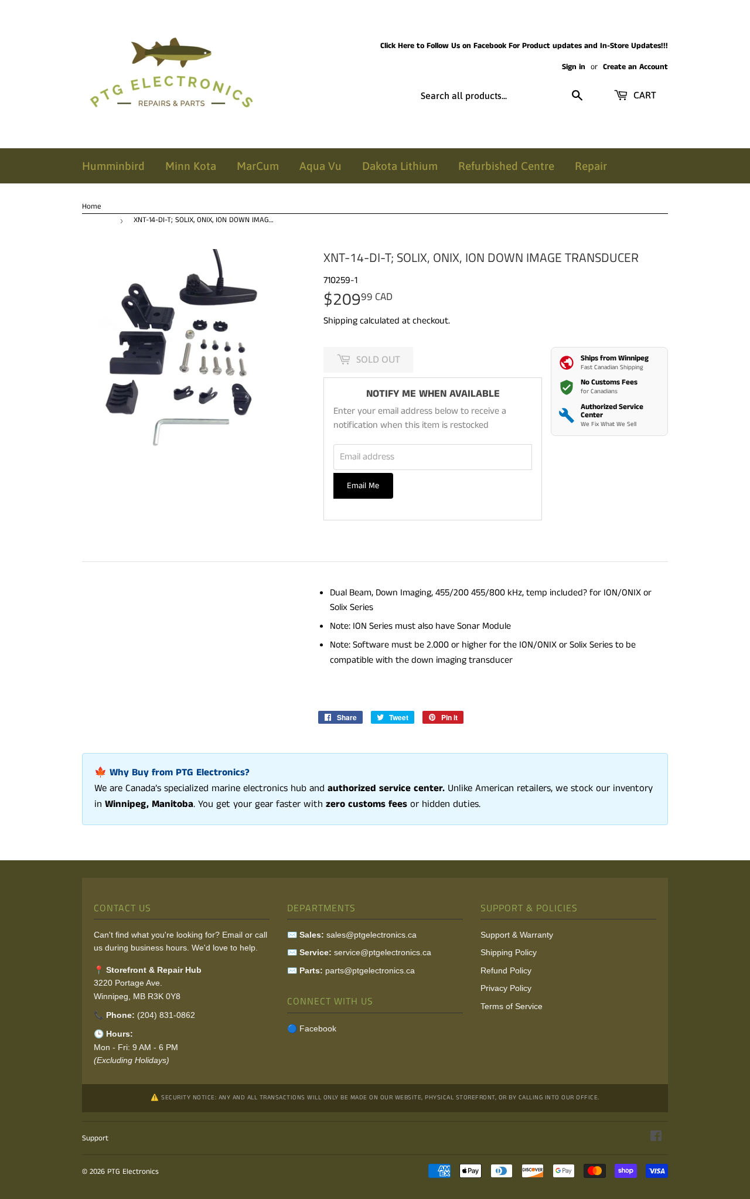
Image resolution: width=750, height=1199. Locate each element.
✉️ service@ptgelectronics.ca (359, 952)
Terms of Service (511, 1006)
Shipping (340, 321)
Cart (643, 95)
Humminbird (113, 165)
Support (95, 1138)
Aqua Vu (320, 165)
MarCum (258, 165)
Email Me (363, 486)
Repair (591, 165)
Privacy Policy (505, 988)
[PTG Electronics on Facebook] (656, 1137)
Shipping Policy (508, 952)
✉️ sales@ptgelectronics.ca (352, 934)
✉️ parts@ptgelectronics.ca (351, 970)
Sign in (573, 67)
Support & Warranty (516, 934)
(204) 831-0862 (166, 1015)
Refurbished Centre (506, 165)
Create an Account (635, 67)
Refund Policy (505, 970)
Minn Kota (190, 165)
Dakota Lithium (400, 165)
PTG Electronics (133, 1171)
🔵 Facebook (311, 1028)
